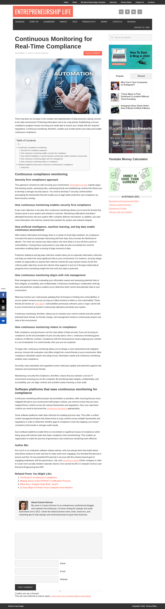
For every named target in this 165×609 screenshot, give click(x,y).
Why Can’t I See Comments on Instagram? (134, 83)
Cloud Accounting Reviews (120, 205)
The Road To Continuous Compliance (38, 477)
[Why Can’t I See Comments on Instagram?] (115, 89)
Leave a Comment (93, 53)
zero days (39, 304)
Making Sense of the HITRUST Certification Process (45, 481)
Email (62, 571)
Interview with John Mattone (120, 212)
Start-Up (34, 22)
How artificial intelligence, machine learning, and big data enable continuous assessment (54, 156)
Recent (141, 76)
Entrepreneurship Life (43, 11)
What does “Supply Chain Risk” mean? (39, 484)
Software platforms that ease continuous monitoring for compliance (45, 165)
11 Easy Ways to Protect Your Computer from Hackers (46, 487)
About (74, 2)
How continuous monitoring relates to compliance (39, 162)
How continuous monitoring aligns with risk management (42, 159)
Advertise (113, 2)
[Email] (3, 314)
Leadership (49, 22)
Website (64, 579)
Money (104, 22)
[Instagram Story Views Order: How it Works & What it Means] (115, 113)
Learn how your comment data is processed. (71, 596)
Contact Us (140, 2)
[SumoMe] (3, 320)
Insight (63, 22)
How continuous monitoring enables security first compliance (43, 153)
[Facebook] (3, 295)
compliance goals (70, 460)
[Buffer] (3, 308)
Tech (74, 22)
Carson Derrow (41, 53)
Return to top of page (16, 606)
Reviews (131, 22)
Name (63, 563)
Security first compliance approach (34, 150)
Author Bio (25, 167)
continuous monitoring (57, 408)
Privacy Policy (126, 2)
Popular (120, 76)
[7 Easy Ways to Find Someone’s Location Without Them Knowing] (115, 101)
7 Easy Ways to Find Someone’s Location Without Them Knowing (135, 96)
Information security (79, 185)
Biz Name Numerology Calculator (93, 2)
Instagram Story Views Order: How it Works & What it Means (135, 107)
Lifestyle (117, 22)
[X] (3, 301)
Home (66, 2)
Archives (151, 2)
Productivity (89, 22)
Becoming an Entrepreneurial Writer (124, 201)
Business (19, 22)
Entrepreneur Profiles (118, 208)
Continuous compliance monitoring (32, 147)
